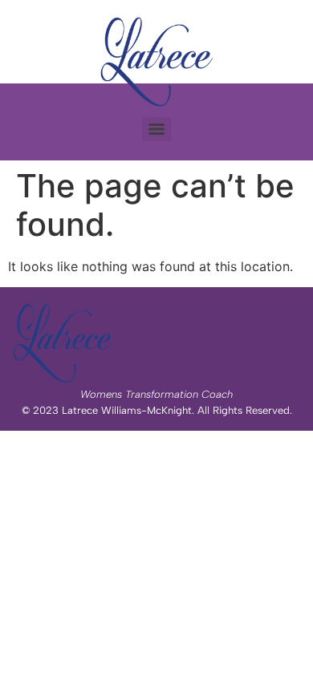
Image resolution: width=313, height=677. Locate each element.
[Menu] (156, 129)
